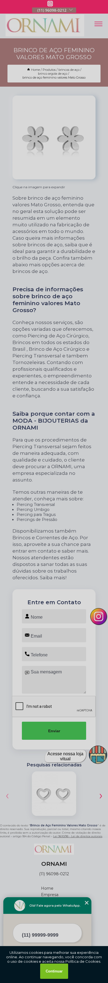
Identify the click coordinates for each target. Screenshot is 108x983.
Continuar (54, 971)
